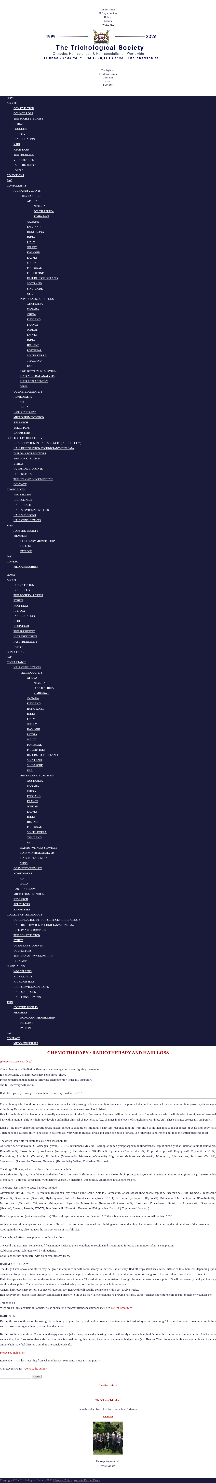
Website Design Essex (87, 1480)
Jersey (32, 247)
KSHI (17, 144)
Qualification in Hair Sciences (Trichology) (47, 443)
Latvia (32, 257)
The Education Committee (33, 479)
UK (22, 402)
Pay (9, 556)
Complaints (16, 489)
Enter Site (108, 1416)
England (33, 226)
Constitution (24, 108)
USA (30, 293)
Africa (32, 201)
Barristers (22, 432)
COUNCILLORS (23, 113)
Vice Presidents (25, 159)
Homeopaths (23, 396)
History (19, 134)
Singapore (35, 288)
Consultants (16, 185)
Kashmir (33, 252)
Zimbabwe (41, 216)
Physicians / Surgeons (37, 299)
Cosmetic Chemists (28, 391)
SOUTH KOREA (37, 355)
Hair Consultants (27, 190)
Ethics (18, 123)
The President (24, 154)
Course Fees (23, 474)
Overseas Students (28, 468)
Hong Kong (35, 232)
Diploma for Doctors (30, 453)
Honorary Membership (37, 541)
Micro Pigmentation (29, 417)
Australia (35, 304)
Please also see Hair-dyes (16, 1061)
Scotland (34, 283)
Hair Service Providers (31, 510)
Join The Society (26, 530)
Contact (20, 484)
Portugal (34, 268)
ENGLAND (33, 319)
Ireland (33, 345)
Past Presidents (25, 164)
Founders (21, 128)
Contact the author (35, 1368)
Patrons (26, 551)
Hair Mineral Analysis (37, 376)
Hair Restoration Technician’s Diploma (44, 448)
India (31, 237)
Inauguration (24, 139)
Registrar (21, 149)
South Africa (44, 211)
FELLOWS (26, 546)
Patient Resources (121, 1307)
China (31, 314)
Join (10, 525)
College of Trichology (25, 438)
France (32, 324)
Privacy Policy (63, 1480)
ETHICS (18, 463)
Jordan (32, 329)
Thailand (34, 360)
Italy (31, 242)
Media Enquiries (26, 566)
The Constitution (27, 458)
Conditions (15, 175)
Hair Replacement (34, 381)
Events (19, 170)
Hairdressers (24, 505)
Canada (33, 221)
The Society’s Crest (28, 118)
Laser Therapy (25, 412)
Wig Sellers (23, 494)
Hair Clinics (23, 499)
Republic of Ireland (42, 278)
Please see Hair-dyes (12, 1352)
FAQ (9, 180)
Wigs (24, 386)
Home (11, 98)
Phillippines (36, 273)
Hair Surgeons (25, 515)
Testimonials (108, 1385)
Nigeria (39, 206)
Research (21, 422)
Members (20, 535)
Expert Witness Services (38, 371)
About (11, 103)
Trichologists (31, 195)
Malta (31, 262)
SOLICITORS (22, 427)
